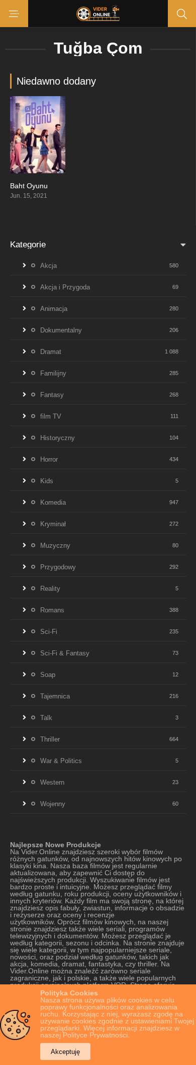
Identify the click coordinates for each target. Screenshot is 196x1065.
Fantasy (52, 395)
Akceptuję (65, 1051)
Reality (50, 588)
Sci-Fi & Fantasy (64, 653)
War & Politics (61, 761)
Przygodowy (58, 567)
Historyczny (57, 438)
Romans (52, 610)
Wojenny (52, 804)
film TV (50, 416)
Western (52, 782)
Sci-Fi (48, 631)
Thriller (50, 739)
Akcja (48, 265)
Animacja (53, 308)
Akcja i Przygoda (65, 287)
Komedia (53, 502)
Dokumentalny (61, 330)
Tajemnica (55, 696)
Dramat (50, 352)
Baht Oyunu (29, 186)
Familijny (53, 373)
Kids (46, 481)
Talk (46, 718)
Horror (49, 459)
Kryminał (53, 524)
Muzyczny (55, 545)
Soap (47, 674)
